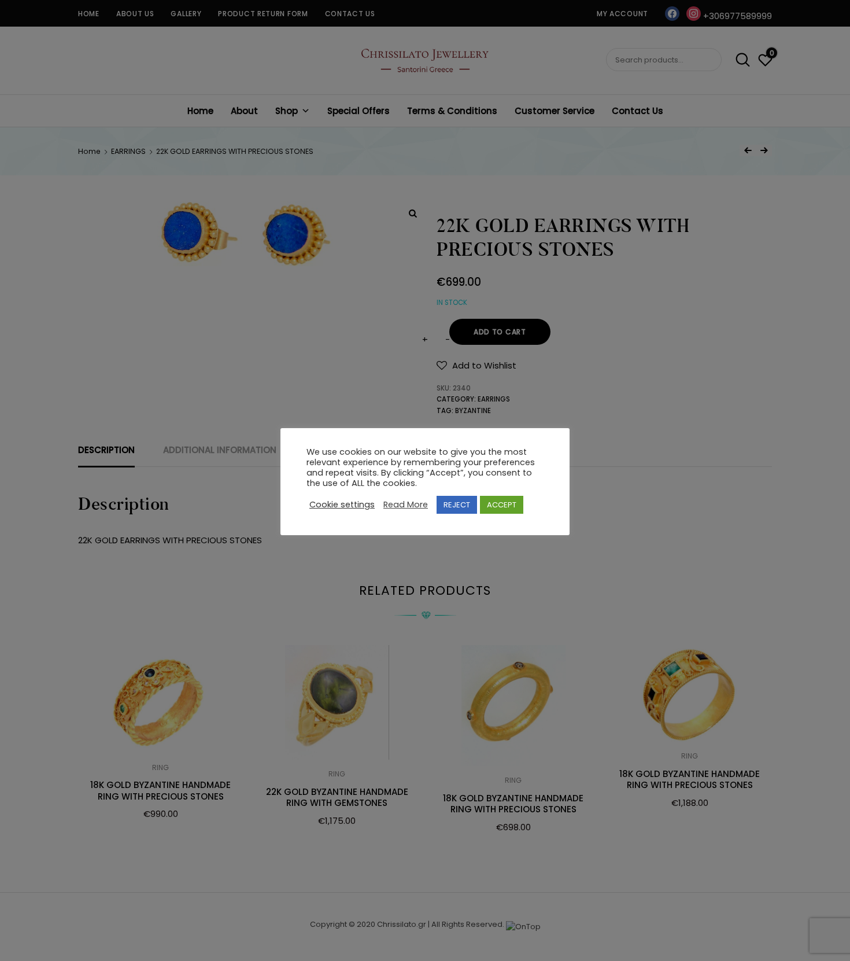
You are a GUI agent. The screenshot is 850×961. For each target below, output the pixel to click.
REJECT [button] (457, 504)
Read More (405, 505)
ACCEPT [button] (501, 504)
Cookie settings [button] (342, 505)
